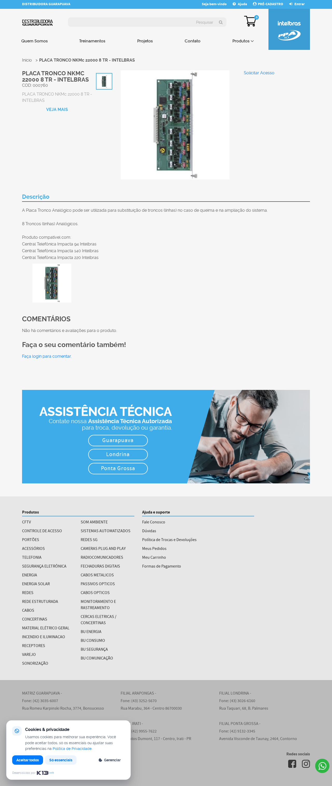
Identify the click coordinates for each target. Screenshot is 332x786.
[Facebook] (292, 764)
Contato (192, 41)
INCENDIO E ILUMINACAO (43, 637)
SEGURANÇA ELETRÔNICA (44, 567)
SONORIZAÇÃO (35, 664)
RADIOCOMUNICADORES (102, 558)
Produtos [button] (241, 41)
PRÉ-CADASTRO (270, 4)
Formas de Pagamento (161, 567)
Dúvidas (149, 531)
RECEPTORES (33, 646)
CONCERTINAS (34, 620)
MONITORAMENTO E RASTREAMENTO (98, 605)
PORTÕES (30, 540)
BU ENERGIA (91, 632)
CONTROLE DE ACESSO (42, 531)
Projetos (145, 41)
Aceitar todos (27, 760)
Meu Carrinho (154, 558)
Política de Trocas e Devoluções (169, 540)
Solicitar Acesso (259, 72)
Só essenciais (60, 760)
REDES (27, 593)
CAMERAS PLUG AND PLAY (103, 549)
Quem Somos (34, 41)
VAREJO (29, 655)
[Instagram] (306, 764)
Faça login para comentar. (47, 356)
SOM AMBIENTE (94, 522)
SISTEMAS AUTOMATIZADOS (105, 531)
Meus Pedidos (154, 549)
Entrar (299, 4)
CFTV (26, 522)
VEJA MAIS (57, 109)
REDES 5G (89, 540)
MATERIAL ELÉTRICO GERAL (46, 628)
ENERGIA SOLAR (36, 584)
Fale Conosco (153, 522)
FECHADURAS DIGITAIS (100, 567)
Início (27, 60)
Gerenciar (112, 760)
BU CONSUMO (93, 641)
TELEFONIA (32, 558)
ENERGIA (29, 575)
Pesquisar (204, 22)
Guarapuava (118, 441)
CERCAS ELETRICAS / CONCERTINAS (98, 620)
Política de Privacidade (72, 749)
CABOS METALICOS (97, 575)
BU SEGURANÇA (94, 650)
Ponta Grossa (118, 469)
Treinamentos (92, 41)
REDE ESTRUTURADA (40, 602)
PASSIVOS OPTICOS (98, 584)
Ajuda (242, 4)
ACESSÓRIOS (33, 549)
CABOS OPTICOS (95, 593)
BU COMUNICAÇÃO (97, 659)
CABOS (28, 611)
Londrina (118, 455)
